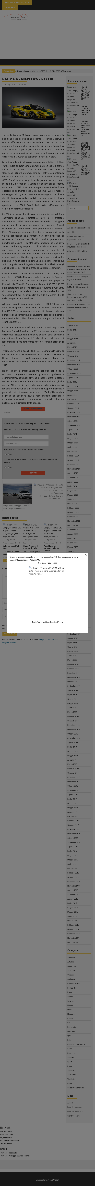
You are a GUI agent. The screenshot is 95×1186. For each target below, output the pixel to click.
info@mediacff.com (54, 622)
